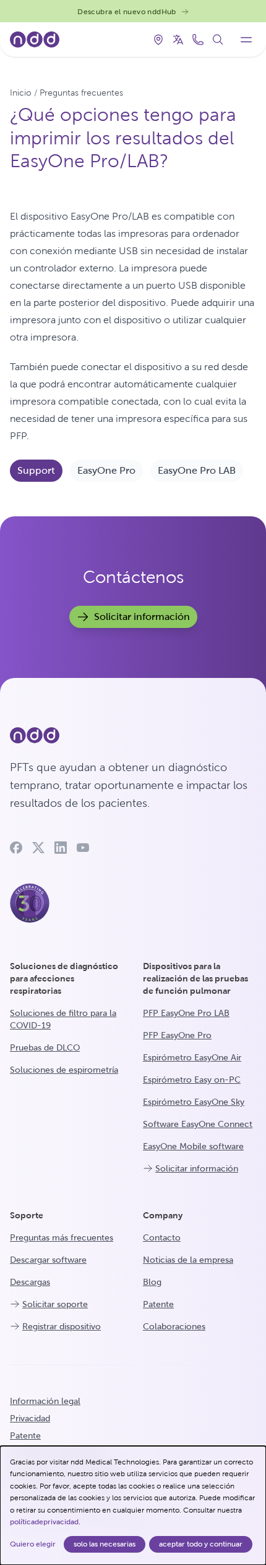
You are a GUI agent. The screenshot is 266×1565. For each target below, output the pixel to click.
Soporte (26, 1215)
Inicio (21, 92)
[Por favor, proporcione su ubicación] (158, 39)
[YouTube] (83, 847)
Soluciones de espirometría (64, 1070)
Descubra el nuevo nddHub (126, 11)
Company (162, 1215)
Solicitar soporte (55, 1304)
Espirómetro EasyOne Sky (193, 1102)
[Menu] (246, 39)
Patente (158, 1304)
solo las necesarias (104, 1544)
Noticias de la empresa (188, 1260)
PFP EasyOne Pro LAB (186, 1013)
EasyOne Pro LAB (197, 470)
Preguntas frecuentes (81, 92)
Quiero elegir (33, 1544)
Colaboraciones (174, 1326)
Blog (152, 1282)
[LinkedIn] (60, 847)
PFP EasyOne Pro (177, 1035)
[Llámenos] (198, 39)
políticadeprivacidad (44, 1522)
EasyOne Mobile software (193, 1146)
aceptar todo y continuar (200, 1544)
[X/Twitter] (38, 847)
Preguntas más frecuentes (61, 1237)
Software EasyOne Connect (197, 1124)
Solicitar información (142, 616)
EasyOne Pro (106, 470)
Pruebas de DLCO (45, 1047)
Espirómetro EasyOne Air (192, 1057)
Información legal (45, 1401)
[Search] (217, 39)
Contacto (162, 1237)
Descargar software (48, 1260)
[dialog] (133, 1505)
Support (36, 470)
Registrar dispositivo (61, 1326)
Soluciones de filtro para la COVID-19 (63, 1019)
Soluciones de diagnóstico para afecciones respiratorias (64, 978)
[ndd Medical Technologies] (133, 735)
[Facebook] (16, 847)
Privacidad (30, 1418)
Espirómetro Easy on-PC (192, 1079)
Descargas (30, 1282)
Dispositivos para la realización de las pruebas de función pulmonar (195, 978)
